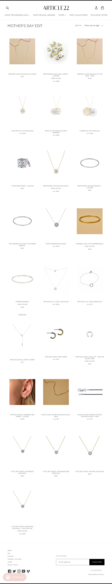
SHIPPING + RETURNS (14, 559)
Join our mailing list (61, 556)
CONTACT (11, 556)
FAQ (9, 553)
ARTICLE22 (98, 570)
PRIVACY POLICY (13, 565)
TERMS (10, 562)
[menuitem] (17, 15)
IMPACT (10, 551)
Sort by (78, 25)
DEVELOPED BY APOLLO (96, 575)
